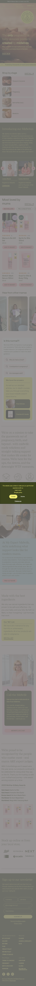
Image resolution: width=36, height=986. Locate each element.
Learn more (18, 490)
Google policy (18, 492)
